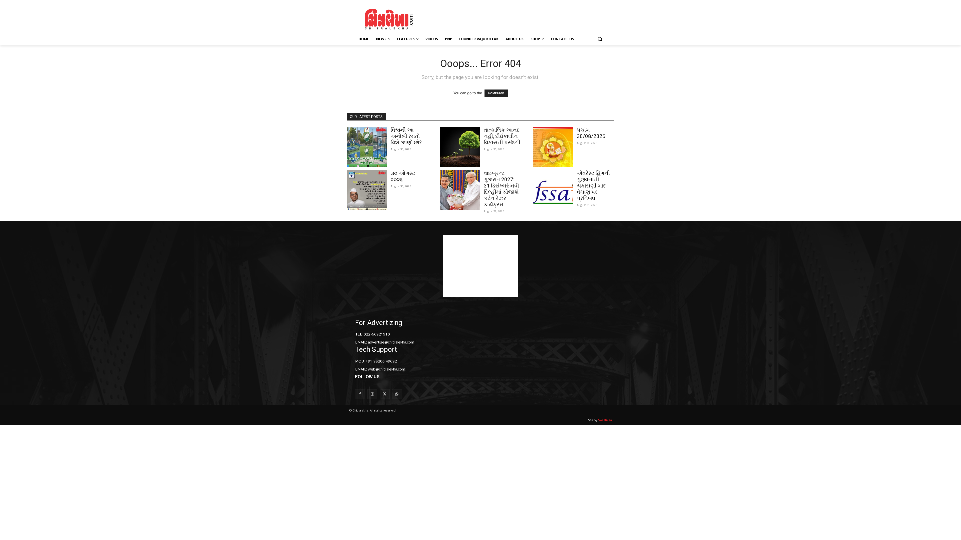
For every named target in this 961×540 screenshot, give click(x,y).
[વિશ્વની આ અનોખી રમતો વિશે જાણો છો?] (367, 147)
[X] (384, 394)
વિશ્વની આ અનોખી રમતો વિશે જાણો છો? (406, 136)
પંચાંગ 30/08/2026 (591, 133)
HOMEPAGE (496, 93)
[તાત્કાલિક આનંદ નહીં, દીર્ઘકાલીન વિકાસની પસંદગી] (460, 147)
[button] (600, 39)
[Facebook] (360, 394)
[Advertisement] (523, 18)
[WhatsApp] (397, 394)
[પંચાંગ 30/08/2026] (553, 147)
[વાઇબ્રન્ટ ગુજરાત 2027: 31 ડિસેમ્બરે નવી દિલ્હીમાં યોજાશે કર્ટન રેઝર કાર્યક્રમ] (460, 190)
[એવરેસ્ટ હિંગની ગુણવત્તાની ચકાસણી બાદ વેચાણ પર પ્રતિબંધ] (553, 190)
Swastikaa (605, 420)
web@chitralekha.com (386, 369)
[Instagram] (372, 394)
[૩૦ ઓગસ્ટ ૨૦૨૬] (367, 190)
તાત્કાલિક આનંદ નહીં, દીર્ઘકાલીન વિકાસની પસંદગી (502, 136)
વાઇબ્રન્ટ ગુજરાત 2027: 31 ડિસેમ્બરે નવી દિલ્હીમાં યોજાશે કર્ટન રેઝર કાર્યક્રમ (501, 189)
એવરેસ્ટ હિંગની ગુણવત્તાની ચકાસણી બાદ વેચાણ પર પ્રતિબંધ (593, 185)
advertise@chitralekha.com (391, 342)
